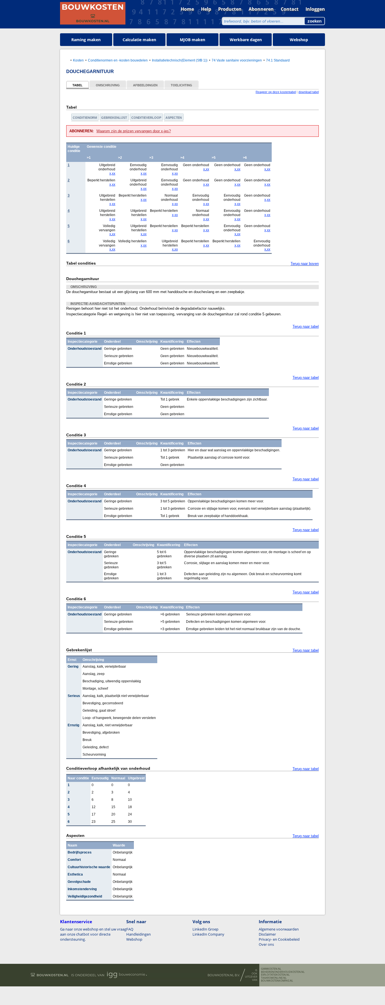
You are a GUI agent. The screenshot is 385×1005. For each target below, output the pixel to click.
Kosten (78, 60)
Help (206, 9)
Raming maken (86, 39)
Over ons (266, 944)
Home (187, 9)
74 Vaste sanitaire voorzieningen (237, 60)
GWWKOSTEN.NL (271, 969)
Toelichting (181, 85)
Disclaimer (267, 934)
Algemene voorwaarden (279, 929)
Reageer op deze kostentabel (276, 92)
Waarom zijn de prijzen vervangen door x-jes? (133, 131)
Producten (230, 9)
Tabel (77, 85)
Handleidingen (138, 934)
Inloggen (315, 9)
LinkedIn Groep (205, 929)
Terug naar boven (305, 263)
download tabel (308, 92)
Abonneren (261, 9)
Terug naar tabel (306, 326)
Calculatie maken (139, 39)
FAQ (129, 929)
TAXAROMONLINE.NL (274, 978)
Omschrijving (108, 85)
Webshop (299, 39)
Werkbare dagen (246, 39)
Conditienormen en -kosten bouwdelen (118, 60)
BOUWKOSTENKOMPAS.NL (277, 980)
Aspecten (173, 117)
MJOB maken (192, 39)
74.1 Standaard (278, 60)
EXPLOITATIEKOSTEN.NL (275, 975)
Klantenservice (76, 921)
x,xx (112, 173)
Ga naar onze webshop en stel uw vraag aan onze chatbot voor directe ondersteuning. (93, 934)
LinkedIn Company (208, 934)
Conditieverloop (146, 117)
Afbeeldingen (145, 85)
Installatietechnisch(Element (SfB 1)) (179, 60)
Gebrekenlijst (114, 117)
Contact (289, 9)
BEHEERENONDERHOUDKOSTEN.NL (283, 972)
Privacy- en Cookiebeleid (279, 939)
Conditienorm (85, 117)
